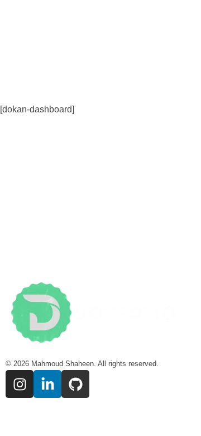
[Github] (75, 384)
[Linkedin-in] (47, 384)
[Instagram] (20, 384)
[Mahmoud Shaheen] (100, 315)
